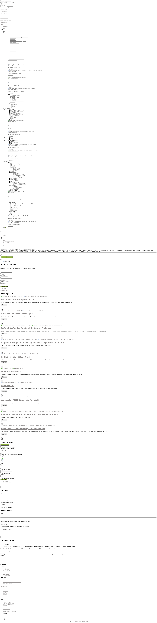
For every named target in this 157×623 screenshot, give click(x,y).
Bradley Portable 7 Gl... (12, 121)
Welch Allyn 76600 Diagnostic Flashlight (20, 400)
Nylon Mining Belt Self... (12, 71)
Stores (4, 584)
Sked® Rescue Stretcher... (13, 126)
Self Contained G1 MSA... (13, 216)
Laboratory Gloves (16, 176)
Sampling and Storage (14, 47)
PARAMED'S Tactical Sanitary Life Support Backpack (26, 328)
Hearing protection (13, 179)
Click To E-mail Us (4, 18)
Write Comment (5, 444)
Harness (12, 206)
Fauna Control (13, 40)
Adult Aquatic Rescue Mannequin (17, 314)
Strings (11, 209)
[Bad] (6, 447)
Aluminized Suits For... (12, 192)
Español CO (4, 6)
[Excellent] (1, 447)
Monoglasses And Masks (17, 187)
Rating (2, 455)
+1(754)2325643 (3, 11)
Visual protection (13, 185)
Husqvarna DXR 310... (12, 60)
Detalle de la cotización (5, 281)
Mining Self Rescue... (12, 65)
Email (1, 467)
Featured (13, 447)
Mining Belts (12, 98)
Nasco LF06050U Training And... (14, 145)
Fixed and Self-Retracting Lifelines (17, 205)
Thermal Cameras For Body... (13, 156)
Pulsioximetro (7, 385)
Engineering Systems (14, 204)
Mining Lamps (13, 100)
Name (1, 463)
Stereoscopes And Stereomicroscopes (17, 48)
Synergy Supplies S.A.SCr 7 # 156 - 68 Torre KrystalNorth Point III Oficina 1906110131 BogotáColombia (8, 604)
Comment (2, 474)
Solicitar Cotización (4, 286)
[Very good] (3, 447)
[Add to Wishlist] (1, 306)
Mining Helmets (13, 99)
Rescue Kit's (12, 116)
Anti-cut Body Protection (15, 163)
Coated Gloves (16, 173)
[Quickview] (2, 309)
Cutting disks (12, 96)
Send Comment (4, 479)
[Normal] (5, 447)
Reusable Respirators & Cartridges (19, 184)
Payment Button (3, 28)
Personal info (5, 591)
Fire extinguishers (13, 112)
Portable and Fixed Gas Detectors (16, 101)
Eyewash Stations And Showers (16, 111)
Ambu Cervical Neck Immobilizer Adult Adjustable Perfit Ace (29, 414)
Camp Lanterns (13, 38)
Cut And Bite (12, 165)
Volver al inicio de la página (5, 551)
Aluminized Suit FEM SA (12, 197)
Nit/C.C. (2, 274)
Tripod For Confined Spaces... (14, 222)
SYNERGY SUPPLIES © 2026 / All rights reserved (78, 621)
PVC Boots (15, 170)
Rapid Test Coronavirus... (13, 151)
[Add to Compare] (1, 308)
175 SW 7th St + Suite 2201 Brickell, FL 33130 (12, 582)
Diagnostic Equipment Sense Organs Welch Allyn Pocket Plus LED (32, 342)
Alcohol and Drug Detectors (15, 95)
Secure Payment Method (7, 572)
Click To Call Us (3, 9)
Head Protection (13, 178)
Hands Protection (13, 172)
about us (2, 553)
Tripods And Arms (13, 210)
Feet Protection (13, 167)
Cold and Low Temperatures (15, 164)
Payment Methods (3, 26)
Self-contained (13, 117)
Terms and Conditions (7, 570)
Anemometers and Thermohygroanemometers (19, 37)
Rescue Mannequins (14, 142)
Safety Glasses (16, 188)
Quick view (10, 63)
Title (1, 470)
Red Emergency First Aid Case (15, 357)
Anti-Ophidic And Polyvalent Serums (17, 110)
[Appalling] (8, 447)
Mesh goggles (15, 186)
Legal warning (6, 569)
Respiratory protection (14, 182)
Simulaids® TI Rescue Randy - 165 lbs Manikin (23, 429)
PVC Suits (12, 181)
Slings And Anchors (14, 208)
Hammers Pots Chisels (14, 43)
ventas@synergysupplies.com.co (9, 611)
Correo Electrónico (4, 276)
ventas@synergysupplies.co (5, 20)
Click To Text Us (3, 13)
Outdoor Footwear (16, 169)
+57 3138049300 (6, 609)
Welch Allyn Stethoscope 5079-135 (17, 299)
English (3, 5)
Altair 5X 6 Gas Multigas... (13, 78)
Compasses (12, 39)
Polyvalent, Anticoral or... (12, 132)
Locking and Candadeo (14, 115)
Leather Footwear (16, 168)
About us (5, 571)
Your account (3, 586)
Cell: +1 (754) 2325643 (7, 583)
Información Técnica (7, 482)
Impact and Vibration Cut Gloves (16, 114)
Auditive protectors (16, 180)
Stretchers (12, 118)
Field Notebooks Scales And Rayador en (18, 41)
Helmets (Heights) (13, 207)
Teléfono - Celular (4, 279)
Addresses (5, 594)
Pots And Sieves (13, 45)
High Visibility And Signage (15, 113)
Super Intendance (6, 575)
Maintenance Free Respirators (19, 183)
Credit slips (5, 593)
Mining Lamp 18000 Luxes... (13, 89)
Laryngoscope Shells (11, 371)
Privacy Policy (6, 574)
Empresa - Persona (4, 271)
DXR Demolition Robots (14, 97)
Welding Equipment (14, 189)
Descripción (5, 481)
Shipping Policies (6, 568)
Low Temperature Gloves (18, 177)
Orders (4, 592)
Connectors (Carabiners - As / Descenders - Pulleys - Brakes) (22, 203)
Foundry (12, 171)
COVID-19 (12, 141)
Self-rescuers (12, 102)
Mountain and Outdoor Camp (16, 44)
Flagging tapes (13, 42)
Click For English (3, 22)
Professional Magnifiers (14, 46)
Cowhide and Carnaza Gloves (18, 174)
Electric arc (12, 166)
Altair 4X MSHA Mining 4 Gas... (14, 83)
